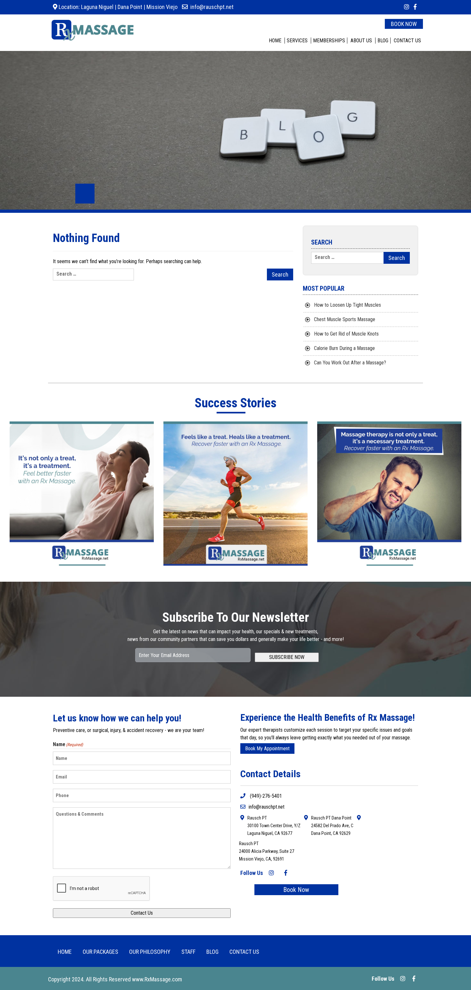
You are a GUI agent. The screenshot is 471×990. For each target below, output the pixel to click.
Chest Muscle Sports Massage (344, 319)
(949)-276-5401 (265, 796)
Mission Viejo (162, 7)
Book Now (296, 890)
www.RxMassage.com (157, 979)
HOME (275, 40)
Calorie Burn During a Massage (344, 348)
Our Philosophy (149, 951)
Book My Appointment (267, 748)
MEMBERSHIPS (329, 40)
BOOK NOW (404, 24)
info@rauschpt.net (212, 7)
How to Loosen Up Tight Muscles (347, 305)
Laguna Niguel (96, 7)
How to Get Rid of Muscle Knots (346, 334)
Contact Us (142, 913)
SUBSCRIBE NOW (286, 657)
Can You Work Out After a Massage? (350, 363)
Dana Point (130, 7)
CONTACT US (407, 40)
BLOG (382, 40)
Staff (188, 951)
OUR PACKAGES (100, 951)
